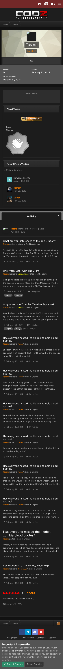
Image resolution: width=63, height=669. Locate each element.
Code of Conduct (17, 651)
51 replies (33, 261)
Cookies (52, 638)
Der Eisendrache (33, 244)
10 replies (35, 291)
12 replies (33, 583)
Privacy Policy (28, 638)
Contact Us (41, 638)
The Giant (42, 274)
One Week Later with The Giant (21, 270)
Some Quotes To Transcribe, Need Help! (26, 565)
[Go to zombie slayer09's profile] (9, 179)
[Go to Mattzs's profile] (9, 199)
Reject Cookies (34, 664)
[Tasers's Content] (31, 61)
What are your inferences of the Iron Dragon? (29, 240)
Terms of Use (43, 647)
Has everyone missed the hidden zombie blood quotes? (30, 339)
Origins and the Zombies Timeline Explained (28, 304)
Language (11, 638)
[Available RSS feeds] (58, 623)
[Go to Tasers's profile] (6, 230)
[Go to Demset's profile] (9, 189)
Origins (36, 307)
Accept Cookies (14, 664)
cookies (46, 651)
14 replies (34, 325)
